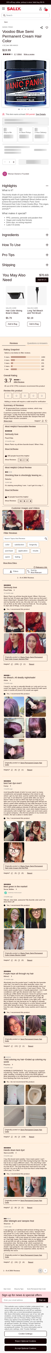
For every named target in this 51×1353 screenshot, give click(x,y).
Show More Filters (10, 563)
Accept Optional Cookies (25, 1348)
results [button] (35, 551)
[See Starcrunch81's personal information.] (16, 1153)
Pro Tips (8, 255)
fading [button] (17, 557)
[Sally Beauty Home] (14, 8)
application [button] (23, 551)
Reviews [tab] (14, 343)
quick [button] (7, 557)
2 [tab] (22, 109)
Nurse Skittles (9, 889)
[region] (25, 1328)
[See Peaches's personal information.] (12, 1065)
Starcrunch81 (9, 1153)
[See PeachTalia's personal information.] (14, 590)
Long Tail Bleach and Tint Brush (35, 311)
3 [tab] (25, 109)
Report (31, 664)
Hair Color (7, 1289)
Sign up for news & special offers (22, 1295)
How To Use (11, 245)
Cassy (6, 786)
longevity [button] (33, 545)
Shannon (7, 1224)
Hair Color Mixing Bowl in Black (14, 311)
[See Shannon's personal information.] (13, 1224)
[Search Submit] (4, 15)
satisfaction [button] (19, 545)
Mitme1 (6, 976)
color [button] (7, 545)
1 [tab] (19, 109)
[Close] (47, 1306)
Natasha (8, 479)
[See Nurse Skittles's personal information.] (16, 889)
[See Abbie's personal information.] (10, 680)
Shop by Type (18, 1289)
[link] (19, 380)
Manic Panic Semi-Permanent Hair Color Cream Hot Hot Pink (24, 867)
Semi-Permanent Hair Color (36, 1289)
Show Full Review (12, 449)
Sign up (42, 1300)
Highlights (9, 186)
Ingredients (10, 235)
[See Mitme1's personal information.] (11, 976)
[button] (8, 395)
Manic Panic (7, 27)
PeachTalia (9, 438)
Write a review (29, 54)
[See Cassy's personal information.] (10, 786)
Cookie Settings (25, 1334)
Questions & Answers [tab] (37, 343)
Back (6, 22)
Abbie (6, 680)
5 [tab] (31, 109)
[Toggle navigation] (3, 9)
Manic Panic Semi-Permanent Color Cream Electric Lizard (24, 954)
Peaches (7, 1065)
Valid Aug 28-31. (25, 2)
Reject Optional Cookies (25, 1341)
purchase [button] (9, 551)
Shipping (8, 265)
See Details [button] (41, 114)
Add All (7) (42, 280)
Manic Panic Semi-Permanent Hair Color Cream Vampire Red (24, 658)
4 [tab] (28, 109)
